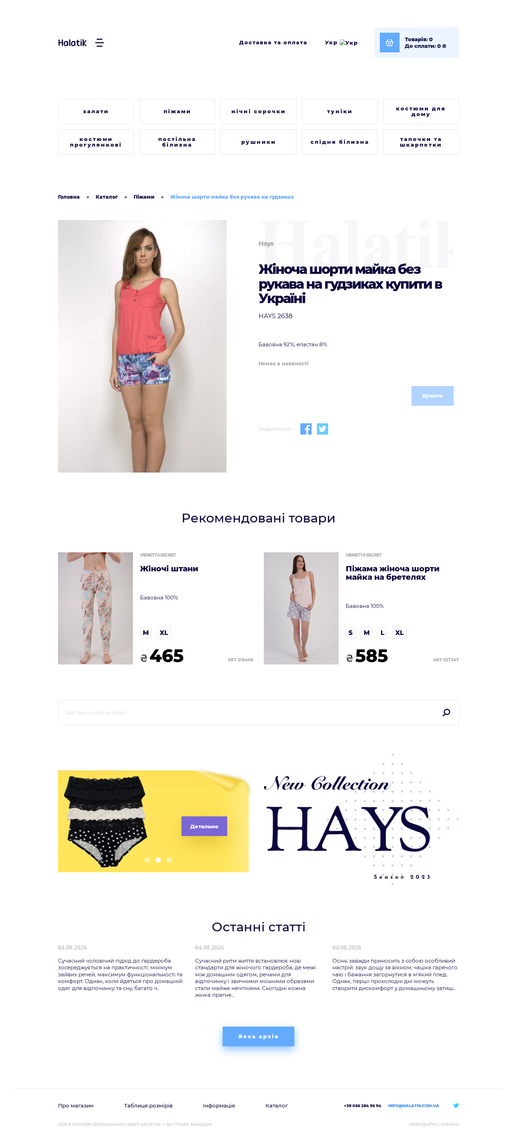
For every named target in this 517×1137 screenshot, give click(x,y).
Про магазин (76, 1105)
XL (164, 633)
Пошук (446, 712)
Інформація (219, 1105)
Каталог (277, 1105)
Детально (204, 826)
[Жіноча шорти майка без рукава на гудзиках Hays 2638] (155, 346)
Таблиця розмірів (148, 1105)
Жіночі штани (169, 569)
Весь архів (258, 1036)
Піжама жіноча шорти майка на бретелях (393, 573)
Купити (432, 395)
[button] (144, 860)
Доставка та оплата (273, 42)
